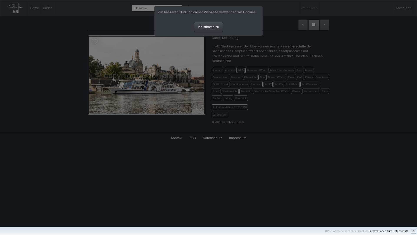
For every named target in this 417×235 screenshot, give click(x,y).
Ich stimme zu (208, 27)
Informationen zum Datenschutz (388, 231)
